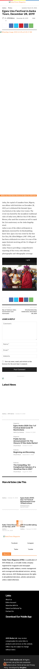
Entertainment (24, 505)
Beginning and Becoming (24, 452)
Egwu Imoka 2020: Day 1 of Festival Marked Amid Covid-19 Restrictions (28, 500)
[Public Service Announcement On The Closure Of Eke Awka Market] (7, 441)
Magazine (16, 423)
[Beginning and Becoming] (7, 454)
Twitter (16, 549)
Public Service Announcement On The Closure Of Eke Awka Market (25, 441)
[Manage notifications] (4, 664)
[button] (34, 3)
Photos (10, 8)
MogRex (23, 667)
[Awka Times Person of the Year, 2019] (10, 517)
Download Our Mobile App (19, 616)
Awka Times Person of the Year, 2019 (9, 526)
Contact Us (10, 611)
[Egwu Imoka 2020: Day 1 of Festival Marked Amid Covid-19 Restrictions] (28, 490)
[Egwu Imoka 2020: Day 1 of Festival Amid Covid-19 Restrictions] (7, 427)
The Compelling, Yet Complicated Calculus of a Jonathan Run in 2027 (24, 467)
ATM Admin (11, 414)
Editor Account (11, 602)
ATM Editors (11, 18)
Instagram (30, 543)
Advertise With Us (12, 605)
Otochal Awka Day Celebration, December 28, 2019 (29, 311)
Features (16, 450)
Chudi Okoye (17, 445)
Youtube (30, 549)
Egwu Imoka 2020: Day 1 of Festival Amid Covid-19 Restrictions (24, 428)
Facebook (14, 543)
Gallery (4, 8)
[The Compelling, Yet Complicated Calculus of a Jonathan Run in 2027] (7, 467)
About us (9, 600)
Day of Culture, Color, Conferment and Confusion (9, 311)
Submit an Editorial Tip (13, 608)
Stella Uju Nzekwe (18, 432)
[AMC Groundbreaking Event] (28, 517)
